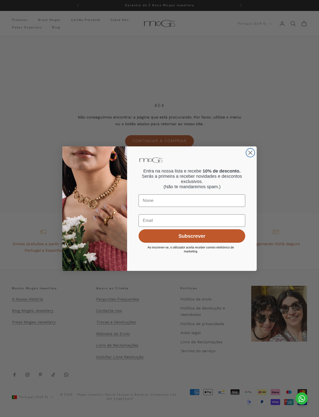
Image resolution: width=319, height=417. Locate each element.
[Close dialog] (250, 152)
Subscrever (191, 236)
